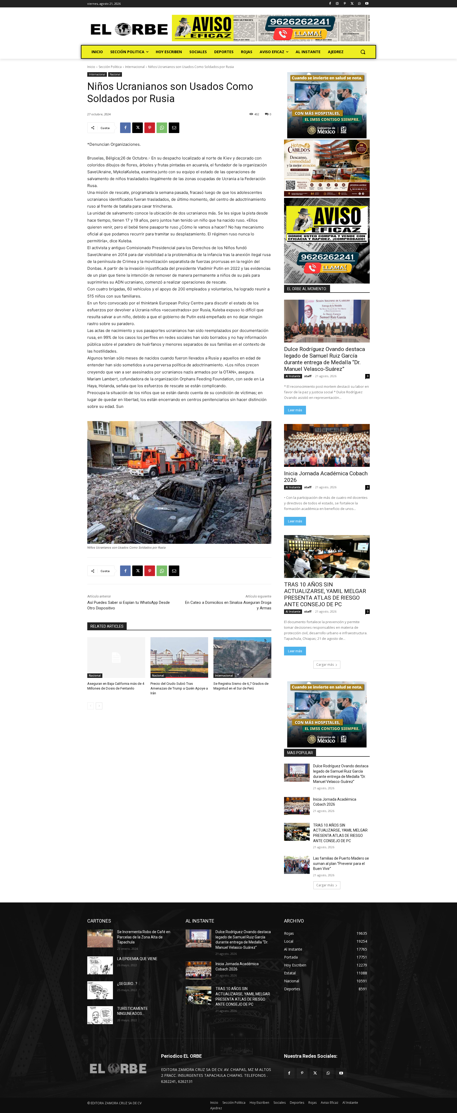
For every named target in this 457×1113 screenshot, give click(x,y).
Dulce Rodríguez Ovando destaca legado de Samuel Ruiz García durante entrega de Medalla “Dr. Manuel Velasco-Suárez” (324, 359)
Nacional (115, 74)
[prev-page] (90, 706)
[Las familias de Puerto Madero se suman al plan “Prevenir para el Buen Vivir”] (297, 865)
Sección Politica (110, 67)
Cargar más (325, 664)
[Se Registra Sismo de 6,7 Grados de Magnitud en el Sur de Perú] (242, 657)
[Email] (174, 127)
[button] (363, 51)
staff (308, 376)
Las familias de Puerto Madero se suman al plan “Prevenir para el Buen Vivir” (341, 863)
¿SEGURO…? (127, 984)
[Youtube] (367, 4)
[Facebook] (330, 4)
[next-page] (99, 706)
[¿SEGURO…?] (100, 990)
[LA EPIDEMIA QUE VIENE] (100, 965)
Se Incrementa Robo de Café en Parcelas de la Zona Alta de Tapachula (143, 937)
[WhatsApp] (359, 4)
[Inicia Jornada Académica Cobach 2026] (327, 445)
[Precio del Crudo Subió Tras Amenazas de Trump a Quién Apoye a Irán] (179, 657)
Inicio (91, 67)
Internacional (135, 67)
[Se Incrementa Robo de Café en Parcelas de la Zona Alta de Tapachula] (100, 938)
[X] (352, 4)
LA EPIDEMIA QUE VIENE (137, 959)
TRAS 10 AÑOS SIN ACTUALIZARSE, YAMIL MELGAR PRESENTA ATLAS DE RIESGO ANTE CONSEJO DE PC (325, 594)
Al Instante (293, 376)
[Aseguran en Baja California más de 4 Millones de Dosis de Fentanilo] (116, 657)
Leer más (295, 410)
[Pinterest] (345, 4)
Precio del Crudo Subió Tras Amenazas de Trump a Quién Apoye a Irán (179, 688)
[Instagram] (337, 4)
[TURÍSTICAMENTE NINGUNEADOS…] (100, 1015)
